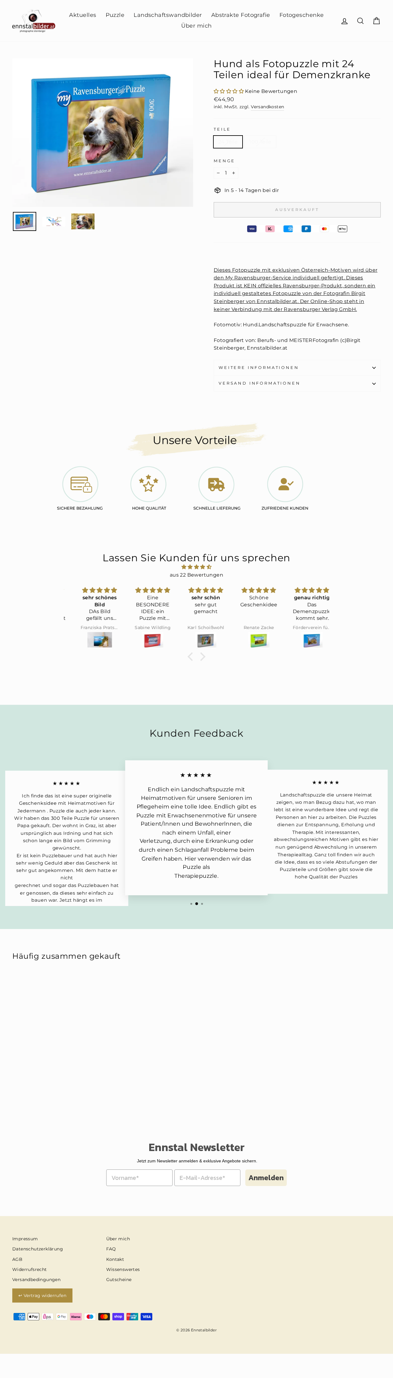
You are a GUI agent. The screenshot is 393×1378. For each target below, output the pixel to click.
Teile (222, 129)
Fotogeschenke (301, 15)
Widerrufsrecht (29, 1269)
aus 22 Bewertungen (196, 575)
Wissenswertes (123, 1269)
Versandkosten (267, 106)
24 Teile (228, 142)
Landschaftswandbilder (168, 15)
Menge (224, 161)
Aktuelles (82, 15)
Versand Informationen (260, 383)
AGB (17, 1259)
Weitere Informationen (259, 367)
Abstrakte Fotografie (240, 15)
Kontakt (115, 1259)
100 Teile (260, 142)
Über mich (196, 25)
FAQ (111, 1248)
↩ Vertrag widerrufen (42, 1295)
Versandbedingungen (36, 1279)
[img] (196, 567)
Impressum (25, 1238)
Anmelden (266, 1177)
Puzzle (115, 15)
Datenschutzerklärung (37, 1248)
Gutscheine (119, 1279)
